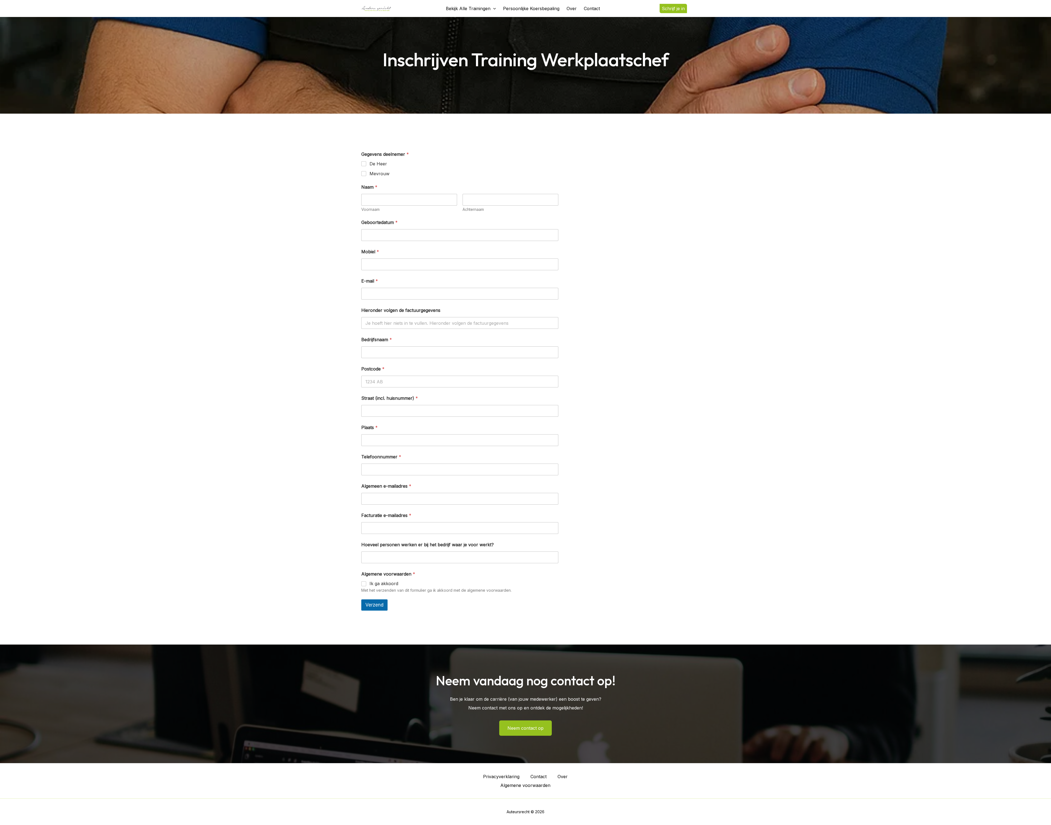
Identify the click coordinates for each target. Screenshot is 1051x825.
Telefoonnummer (381, 456)
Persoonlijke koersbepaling (531, 8)
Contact (592, 8)
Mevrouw (379, 173)
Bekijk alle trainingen (468, 8)
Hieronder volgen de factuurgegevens (400, 310)
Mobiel (370, 251)
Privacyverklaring (501, 776)
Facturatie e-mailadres (386, 515)
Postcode (373, 369)
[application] (493, 8)
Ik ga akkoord (383, 583)
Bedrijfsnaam (376, 339)
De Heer (378, 163)
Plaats (369, 427)
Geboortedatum (379, 222)
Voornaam (370, 209)
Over (572, 8)
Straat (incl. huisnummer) (389, 398)
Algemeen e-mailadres (386, 486)
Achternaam (473, 209)
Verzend (374, 605)
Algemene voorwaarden (525, 785)
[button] (674, 8)
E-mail (369, 281)
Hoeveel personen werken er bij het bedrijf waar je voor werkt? (427, 544)
